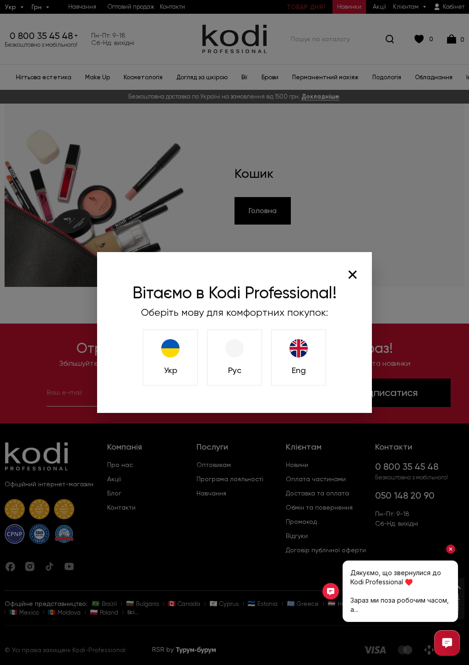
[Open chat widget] (447, 643)
